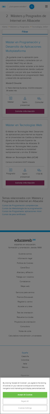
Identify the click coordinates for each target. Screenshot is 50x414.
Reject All (25, 401)
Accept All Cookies (25, 395)
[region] (25, 395)
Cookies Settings (25, 408)
